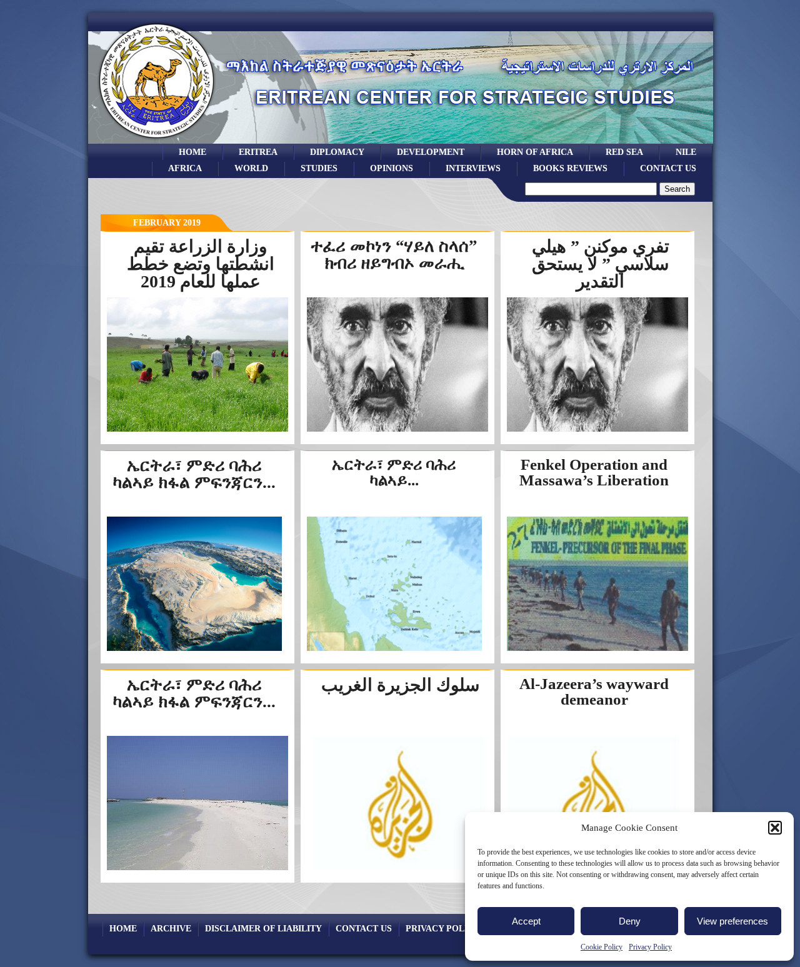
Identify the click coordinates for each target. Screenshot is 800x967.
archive (171, 928)
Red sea (624, 152)
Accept (526, 921)
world (251, 168)
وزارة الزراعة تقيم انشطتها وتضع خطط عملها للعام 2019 (200, 264)
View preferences (732, 921)
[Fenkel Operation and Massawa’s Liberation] (597, 650)
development (430, 152)
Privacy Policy (650, 947)
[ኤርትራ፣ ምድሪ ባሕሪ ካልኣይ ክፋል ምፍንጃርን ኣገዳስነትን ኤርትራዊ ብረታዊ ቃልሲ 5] (197, 869)
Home (192, 152)
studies (319, 168)
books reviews (570, 168)
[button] (775, 827)
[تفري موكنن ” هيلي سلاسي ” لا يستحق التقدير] (597, 430)
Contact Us (668, 168)
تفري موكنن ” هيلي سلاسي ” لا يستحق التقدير (600, 264)
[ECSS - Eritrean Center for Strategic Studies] (156, 140)
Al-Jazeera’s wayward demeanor (594, 691)
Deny (630, 921)
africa (185, 168)
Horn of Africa (535, 152)
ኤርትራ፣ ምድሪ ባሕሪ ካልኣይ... (394, 472)
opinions (391, 168)
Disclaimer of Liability (263, 928)
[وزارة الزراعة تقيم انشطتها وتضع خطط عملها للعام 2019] (197, 430)
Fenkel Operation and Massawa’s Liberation (594, 472)
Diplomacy (337, 152)
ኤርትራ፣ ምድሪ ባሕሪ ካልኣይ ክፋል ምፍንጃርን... (194, 474)
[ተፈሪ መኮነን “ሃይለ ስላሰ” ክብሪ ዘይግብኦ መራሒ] (397, 430)
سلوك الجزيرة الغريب (400, 685)
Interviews (473, 168)
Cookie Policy (601, 947)
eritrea (258, 152)
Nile (686, 152)
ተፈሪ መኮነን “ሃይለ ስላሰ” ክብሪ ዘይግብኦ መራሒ (394, 254)
